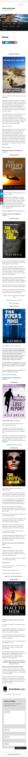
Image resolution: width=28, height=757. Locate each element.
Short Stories (4, 26)
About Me (9, 23)
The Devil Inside (10, 576)
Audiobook (4, 152)
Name (7, 730)
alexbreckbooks (8, 8)
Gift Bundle (4, 29)
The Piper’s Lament (20, 211)
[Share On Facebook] (3, 42)
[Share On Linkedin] (9, 42)
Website (6, 744)
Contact (17, 26)
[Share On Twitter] (6, 42)
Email (7, 737)
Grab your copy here (6, 147)
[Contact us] (15, 42)
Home (3, 23)
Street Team (12, 26)
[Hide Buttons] (0, 205)
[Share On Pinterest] (12, 42)
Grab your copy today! (14, 303)
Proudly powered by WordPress (14, 754)
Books (14, 23)
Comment (7, 712)
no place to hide (14, 663)
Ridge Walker (20, 23)
